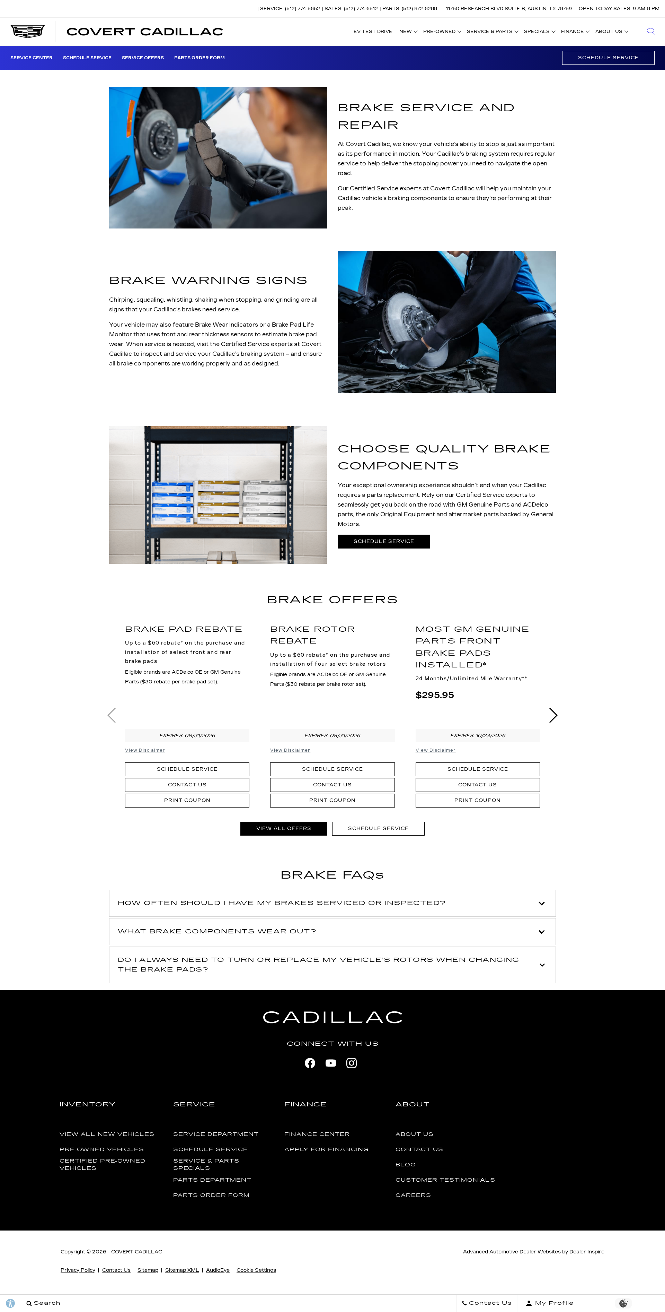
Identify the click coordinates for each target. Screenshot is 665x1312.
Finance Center (317, 1134)
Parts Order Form (199, 57)
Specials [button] (537, 32)
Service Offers (143, 57)
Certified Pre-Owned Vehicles (102, 1164)
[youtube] (330, 1063)
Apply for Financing (326, 1149)
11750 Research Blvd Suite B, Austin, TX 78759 (509, 8)
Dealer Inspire (586, 1252)
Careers (413, 1195)
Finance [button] (572, 32)
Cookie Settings (256, 1270)
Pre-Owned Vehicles (102, 1149)
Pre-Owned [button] (439, 32)
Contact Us (187, 785)
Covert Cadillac (136, 1252)
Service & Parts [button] (490, 32)
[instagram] (351, 1063)
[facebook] (310, 1063)
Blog (406, 1164)
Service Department (216, 1134)
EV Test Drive (373, 31)
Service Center (31, 57)
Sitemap (148, 1270)
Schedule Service (87, 57)
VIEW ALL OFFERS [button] (283, 828)
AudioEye (218, 1270)
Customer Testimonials (445, 1180)
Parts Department (212, 1180)
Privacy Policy (78, 1270)
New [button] (407, 32)
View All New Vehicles (107, 1134)
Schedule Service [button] (384, 541)
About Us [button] (608, 32)
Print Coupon (187, 800)
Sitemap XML (182, 1270)
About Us (415, 1134)
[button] (651, 31)
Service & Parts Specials (206, 1164)
